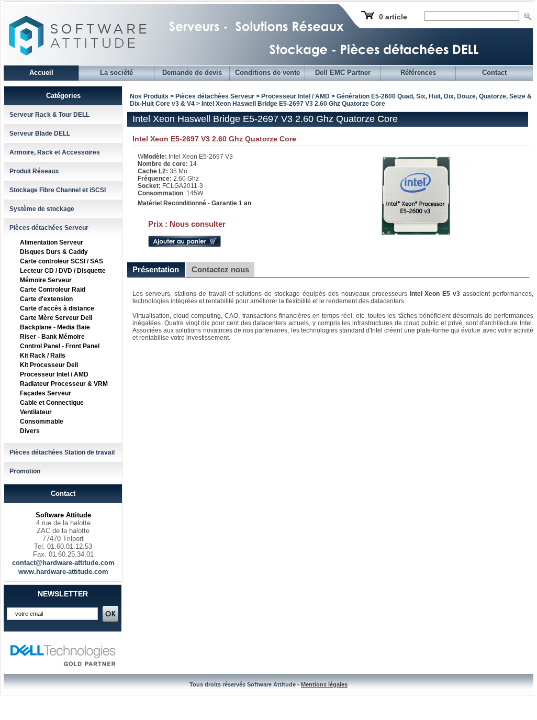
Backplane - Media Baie (55, 327)
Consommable (41, 421)
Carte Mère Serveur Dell (56, 318)
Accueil (41, 72)
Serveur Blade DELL (39, 133)
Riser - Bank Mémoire (52, 336)
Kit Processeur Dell (49, 365)
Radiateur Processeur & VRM (64, 383)
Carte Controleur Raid (52, 289)
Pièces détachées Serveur (48, 227)
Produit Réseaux (34, 171)
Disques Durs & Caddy (54, 252)
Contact (494, 72)
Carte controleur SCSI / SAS (61, 261)
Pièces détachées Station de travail (62, 452)
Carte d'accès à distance (57, 308)
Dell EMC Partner (343, 72)
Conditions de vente (267, 72)
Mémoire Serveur (46, 280)
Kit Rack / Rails (42, 355)
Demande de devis (192, 72)
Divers (30, 431)
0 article (393, 17)
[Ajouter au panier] (184, 245)
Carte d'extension (46, 299)
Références (418, 72)
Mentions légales (324, 684)
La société (116, 72)
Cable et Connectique (52, 402)
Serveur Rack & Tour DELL (49, 114)
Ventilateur (36, 412)
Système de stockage (41, 209)
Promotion (24, 471)
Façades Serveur (45, 393)
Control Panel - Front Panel (59, 346)
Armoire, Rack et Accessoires (54, 152)
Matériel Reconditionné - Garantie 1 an (194, 203)
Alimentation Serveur (51, 242)
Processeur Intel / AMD (54, 374)
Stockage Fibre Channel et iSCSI (57, 190)
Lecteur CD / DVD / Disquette (63, 270)
